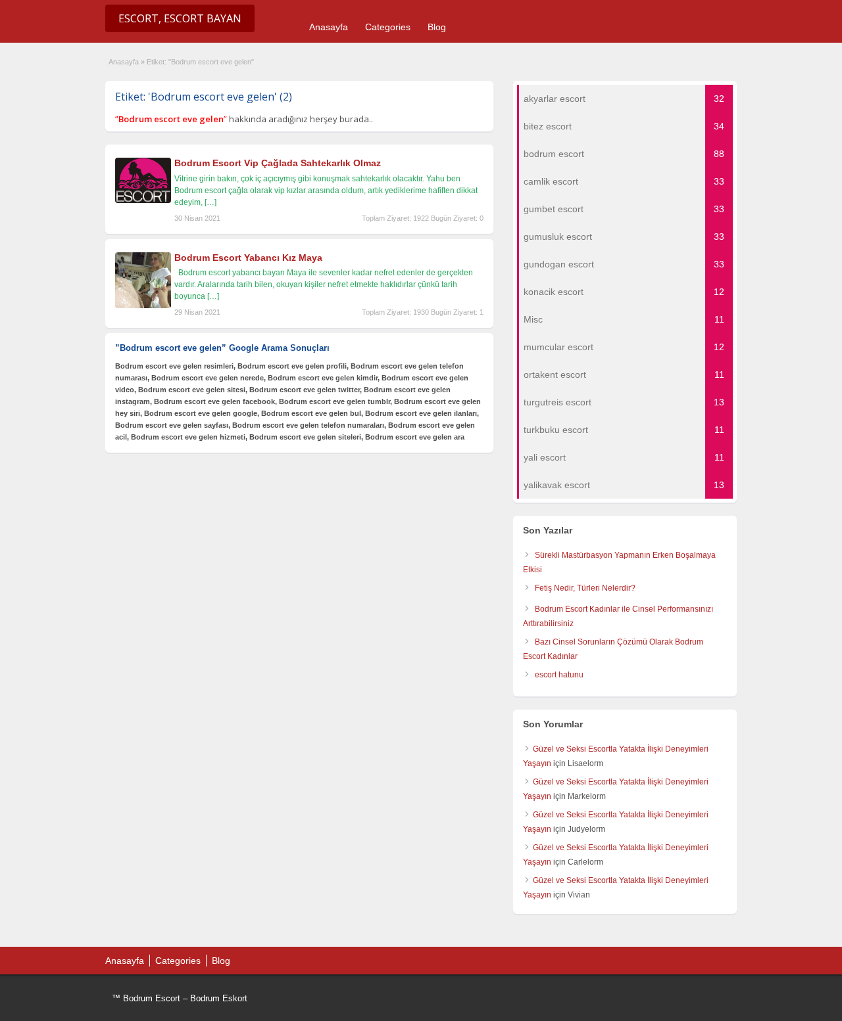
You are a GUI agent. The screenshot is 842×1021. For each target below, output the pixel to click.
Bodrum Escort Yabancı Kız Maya (248, 257)
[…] (210, 202)
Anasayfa (328, 27)
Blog (437, 27)
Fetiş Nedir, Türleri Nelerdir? (585, 588)
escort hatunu (559, 674)
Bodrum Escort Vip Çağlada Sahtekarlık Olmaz (277, 163)
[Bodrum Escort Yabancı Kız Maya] (143, 305)
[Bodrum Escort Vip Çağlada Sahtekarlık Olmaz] (143, 200)
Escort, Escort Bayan (179, 18)
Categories (387, 27)
